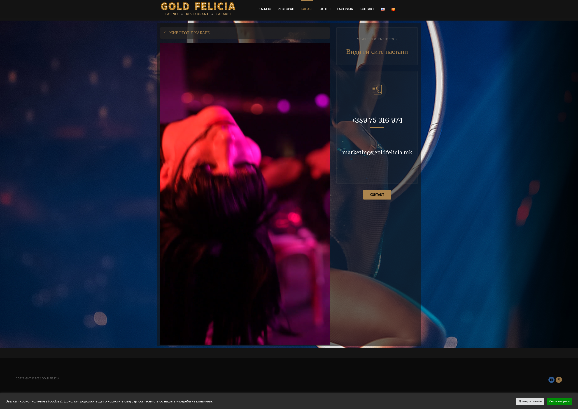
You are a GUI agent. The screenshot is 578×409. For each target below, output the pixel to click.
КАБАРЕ (307, 9)
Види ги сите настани (377, 51)
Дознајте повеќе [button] (530, 401)
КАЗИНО (265, 9)
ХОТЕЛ (325, 9)
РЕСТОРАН (286, 9)
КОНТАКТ (367, 9)
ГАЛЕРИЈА (345, 9)
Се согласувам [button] (559, 401)
